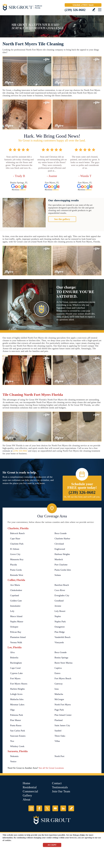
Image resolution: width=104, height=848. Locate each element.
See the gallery (62, 219)
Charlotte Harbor (62, 538)
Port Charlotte (61, 564)
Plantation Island (18, 637)
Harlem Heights (17, 689)
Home (26, 783)
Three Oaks (60, 736)
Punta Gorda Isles (63, 570)
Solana (58, 575)
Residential (30, 787)
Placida (13, 564)
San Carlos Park (17, 730)
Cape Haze (15, 538)
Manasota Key (16, 559)
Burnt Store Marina (63, 662)
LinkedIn (63, 808)
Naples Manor (16, 621)
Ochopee (14, 626)
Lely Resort (60, 611)
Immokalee (15, 606)
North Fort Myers (63, 704)
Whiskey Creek (17, 746)
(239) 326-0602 (75, 10)
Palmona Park (16, 715)
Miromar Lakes (17, 704)
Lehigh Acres (16, 694)
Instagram (31, 808)
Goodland (59, 600)
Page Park (59, 709)
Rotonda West (16, 575)
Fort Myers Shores (18, 683)
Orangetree (60, 626)
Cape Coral (15, 668)
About (26, 799)
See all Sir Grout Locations (51, 768)
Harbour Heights (62, 554)
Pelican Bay (15, 632)
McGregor (59, 699)
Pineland (59, 720)
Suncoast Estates (17, 736)
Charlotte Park (16, 543)
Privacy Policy (79, 835)
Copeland (14, 595)
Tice (12, 741)
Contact (57, 783)
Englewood (60, 549)
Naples (58, 616)
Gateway (59, 683)
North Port (59, 756)
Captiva (58, 668)
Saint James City (62, 725)
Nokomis (14, 756)
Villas (57, 741)
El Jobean (14, 549)
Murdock (59, 559)
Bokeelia (14, 657)
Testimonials (60, 787)
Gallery (27, 795)
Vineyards (59, 642)
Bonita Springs (61, 657)
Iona (57, 689)
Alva (12, 652)
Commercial (30, 791)
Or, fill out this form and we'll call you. (82, 496)
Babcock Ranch (17, 533)
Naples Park (60, 621)
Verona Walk (16, 642)
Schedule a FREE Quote (83, 5)
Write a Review (93, 9)
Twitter (47, 808)
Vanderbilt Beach (62, 637)
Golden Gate (16, 600)
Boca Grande (61, 533)
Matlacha (59, 694)
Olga (12, 709)
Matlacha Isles (16, 699)
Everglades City (62, 595)
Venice (13, 761)
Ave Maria (15, 585)
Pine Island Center (63, 715)
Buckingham (16, 662)
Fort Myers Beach (63, 678)
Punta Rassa (15, 725)
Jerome (58, 606)
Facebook (39, 808)
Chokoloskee (16, 590)
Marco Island (16, 616)
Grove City (15, 554)
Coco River (60, 590)
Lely (12, 611)
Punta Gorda (16, 570)
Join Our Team (61, 791)
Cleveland (59, 543)
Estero (57, 673)
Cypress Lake (16, 673)
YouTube (55, 808)
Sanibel (58, 730)
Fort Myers (15, 678)
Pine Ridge (60, 632)
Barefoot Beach (62, 585)
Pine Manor (15, 720)
